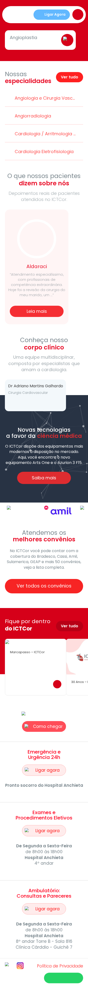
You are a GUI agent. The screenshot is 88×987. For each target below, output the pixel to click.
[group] (28, 667)
